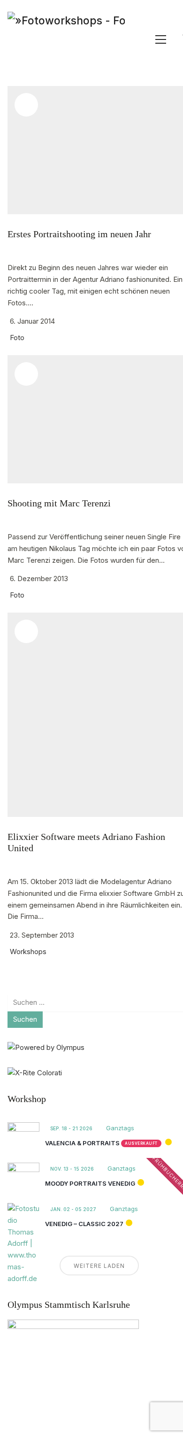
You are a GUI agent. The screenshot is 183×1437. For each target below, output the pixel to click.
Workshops (28, 951)
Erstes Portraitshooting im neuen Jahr (79, 234)
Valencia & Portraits (82, 1143)
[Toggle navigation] (160, 39)
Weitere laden (99, 1265)
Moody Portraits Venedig (90, 1183)
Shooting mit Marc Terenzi (59, 503)
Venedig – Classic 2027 (84, 1223)
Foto (17, 337)
